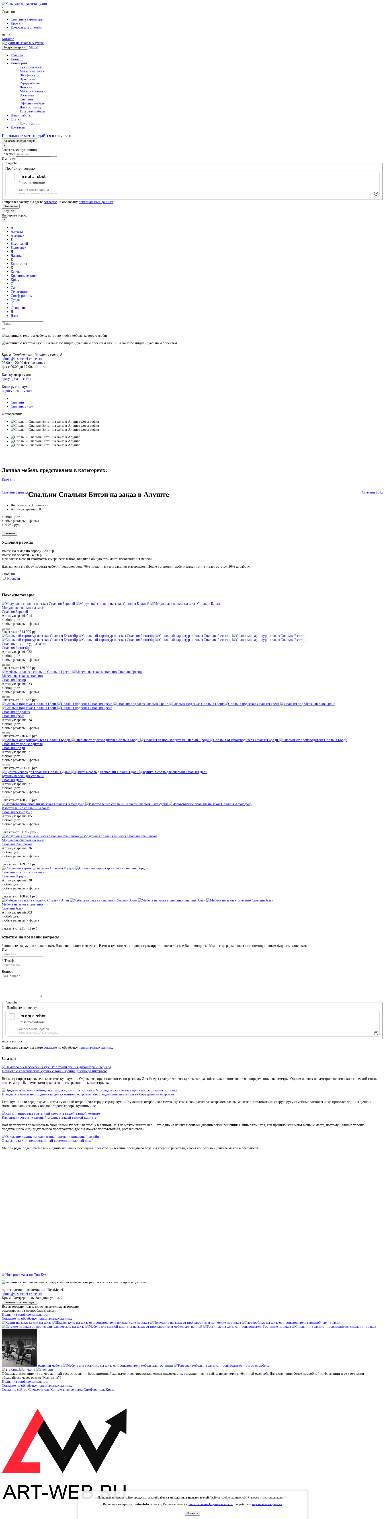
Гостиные (27, 95)
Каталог (8, 39)
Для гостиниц (30, 107)
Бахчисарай (19, 243)
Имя (5, 159)
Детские (26, 87)
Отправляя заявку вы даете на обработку (57, 202)
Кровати (17, 23)
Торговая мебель (32, 111)
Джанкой (18, 255)
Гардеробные (30, 83)
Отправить (11, 206)
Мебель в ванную (33, 91)
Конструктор (29, 123)
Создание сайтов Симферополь (26, 1389)
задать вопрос (12, 1041)
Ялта (14, 316)
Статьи (16, 119)
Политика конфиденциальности (26, 1314)
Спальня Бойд (372, 492)
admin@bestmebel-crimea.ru (22, 1294)
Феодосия (18, 308)
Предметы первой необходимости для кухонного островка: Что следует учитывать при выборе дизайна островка (88, 1094)
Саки (14, 288)
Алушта (9, 211)
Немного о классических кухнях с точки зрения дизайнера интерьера (54, 1071)
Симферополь (21, 296)
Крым (15, 279)
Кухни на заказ (31, 67)
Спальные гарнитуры (27, 19)
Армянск (17, 235)
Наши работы (21, 115)
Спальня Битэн (22, 406)
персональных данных (96, 202)
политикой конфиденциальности (210, 1504)
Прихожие (27, 79)
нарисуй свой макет (17, 391)
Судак (15, 300)
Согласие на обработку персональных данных (37, 1318)
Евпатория (19, 263)
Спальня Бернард (15, 492)
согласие (50, 202)
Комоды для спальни (26, 27)
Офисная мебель (32, 103)
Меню (33, 47)
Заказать (10, 533)
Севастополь (20, 292)
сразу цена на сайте (16, 379)
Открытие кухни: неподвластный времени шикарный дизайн (49, 1140)
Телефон (8, 154)
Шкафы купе (29, 75)
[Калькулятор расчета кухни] (24, 4)
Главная (17, 55)
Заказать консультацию (19, 141)
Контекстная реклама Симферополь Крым (82, 1389)
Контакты (18, 127)
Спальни (26, 99)
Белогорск (18, 247)
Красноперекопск (24, 275)
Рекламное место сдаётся (26, 135)
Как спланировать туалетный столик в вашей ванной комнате (49, 1117)
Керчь (15, 271)
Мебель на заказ (32, 71)
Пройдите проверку (20, 168)
